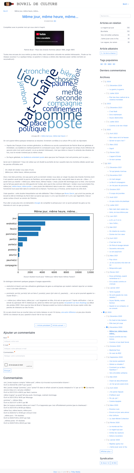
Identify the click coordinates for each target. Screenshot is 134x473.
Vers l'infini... (114, 223)
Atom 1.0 (105, 463)
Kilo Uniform (114, 415)
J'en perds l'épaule (116, 392)
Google (37, 203)
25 (106, 163)
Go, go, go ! (113, 398)
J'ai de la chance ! (109, 53)
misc (109, 64)
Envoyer (7, 371)
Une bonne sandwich (117, 361)
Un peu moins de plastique (119, 201)
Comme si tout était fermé (119, 342)
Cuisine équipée (115, 401)
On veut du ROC (115, 353)
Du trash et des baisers (118, 320)
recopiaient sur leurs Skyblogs (75, 303)
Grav (55, 472)
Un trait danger (115, 179)
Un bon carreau (115, 159)
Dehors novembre (116, 436)
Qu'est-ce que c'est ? (117, 141)
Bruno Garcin (69, 193)
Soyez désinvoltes (116, 118)
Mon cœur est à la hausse (119, 137)
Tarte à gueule (114, 292)
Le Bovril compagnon (117, 182)
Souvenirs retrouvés (116, 248)
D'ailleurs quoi (114, 395)
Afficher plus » (106, 451)
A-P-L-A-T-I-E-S (115, 220)
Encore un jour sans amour (119, 412)
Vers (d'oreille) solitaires (110, 35)
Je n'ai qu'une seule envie (118, 384)
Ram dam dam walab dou (118, 209)
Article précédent (43, 325)
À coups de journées (117, 193)
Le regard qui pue (107, 28)
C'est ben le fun (115, 242)
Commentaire (9, 352)
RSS (115, 463)
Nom (6, 337)
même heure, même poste (21, 186)
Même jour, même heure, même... (50, 16)
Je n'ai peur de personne (118, 185)
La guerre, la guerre (116, 89)
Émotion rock (114, 409)
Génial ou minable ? (116, 364)
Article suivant (58, 325)
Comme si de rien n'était (118, 126)
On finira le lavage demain (119, 245)
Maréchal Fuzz (114, 350)
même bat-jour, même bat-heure (53, 136)
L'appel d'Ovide (115, 156)
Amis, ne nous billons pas (118, 212)
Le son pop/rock (115, 252)
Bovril (125, 4)
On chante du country (117, 231)
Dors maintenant (115, 115)
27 (106, 312)
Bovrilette (104, 31)
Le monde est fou (115, 426)
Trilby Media (75, 472)
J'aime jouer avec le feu (109, 39)
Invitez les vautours (116, 433)
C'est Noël (113, 111)
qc (102, 64)
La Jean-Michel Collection (119, 419)
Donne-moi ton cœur (117, 234)
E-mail (6, 344)
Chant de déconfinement (118, 381)
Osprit (111, 148)
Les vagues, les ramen (109, 42)
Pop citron (113, 259)
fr (55, 21)
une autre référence (68, 312)
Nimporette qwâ (115, 268)
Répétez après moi (116, 444)
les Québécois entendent (32, 157)
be (114, 64)
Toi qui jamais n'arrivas (117, 171)
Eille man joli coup (116, 323)
